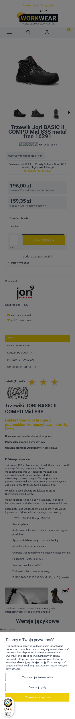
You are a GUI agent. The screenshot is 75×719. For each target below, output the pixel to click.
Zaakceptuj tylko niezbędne (37, 677)
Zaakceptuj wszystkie (37, 697)
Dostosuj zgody (37, 687)
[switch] (8, 714)
